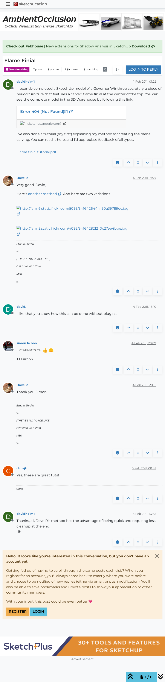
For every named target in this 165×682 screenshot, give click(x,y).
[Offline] (10, 181)
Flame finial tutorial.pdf (36, 152)
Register (18, 611)
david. (21, 307)
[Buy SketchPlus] (82, 646)
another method (42, 194)
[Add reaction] (117, 163)
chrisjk (22, 468)
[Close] (157, 556)
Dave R (22, 178)
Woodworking (18, 69)
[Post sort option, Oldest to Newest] (117, 69)
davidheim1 (26, 81)
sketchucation (33, 4)
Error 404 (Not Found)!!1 (44, 111)
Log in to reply (143, 69)
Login (38, 611)
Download (141, 46)
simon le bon (27, 343)
